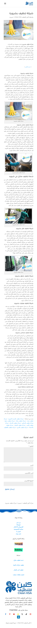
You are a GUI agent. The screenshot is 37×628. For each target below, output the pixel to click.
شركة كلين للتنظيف (28, 503)
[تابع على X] (22, 614)
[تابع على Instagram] (30, 614)
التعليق (31, 446)
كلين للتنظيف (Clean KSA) (22, 17)
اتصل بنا (18, 531)
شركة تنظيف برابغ (10, 421)
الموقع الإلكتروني (28, 480)
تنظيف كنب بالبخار (18, 570)
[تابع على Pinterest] (9, 614)
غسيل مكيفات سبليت (18, 574)
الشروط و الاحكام (18, 527)
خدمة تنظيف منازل (19, 560)
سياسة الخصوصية (18, 529)
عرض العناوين (28, 66)
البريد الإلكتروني (29, 473)
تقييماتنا (18, 525)
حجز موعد (18, 534)
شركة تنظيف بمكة (21, 421)
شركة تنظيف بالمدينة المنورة (15, 419)
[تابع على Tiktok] (26, 614)
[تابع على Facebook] (5, 614)
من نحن (18, 522)
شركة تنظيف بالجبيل (19, 425)
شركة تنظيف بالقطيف (10, 427)
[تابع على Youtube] (13, 614)
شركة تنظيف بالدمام (15, 423)
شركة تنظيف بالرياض (27, 423)
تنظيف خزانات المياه (18, 565)
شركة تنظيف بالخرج (22, 427)
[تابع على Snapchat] (18, 614)
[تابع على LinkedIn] (18, 617)
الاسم (31, 465)
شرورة (11, 17)
